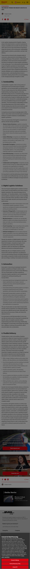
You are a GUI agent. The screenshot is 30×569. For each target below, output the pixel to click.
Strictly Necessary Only (15, 563)
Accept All (15, 567)
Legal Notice (6, 557)
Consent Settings (15, 560)
